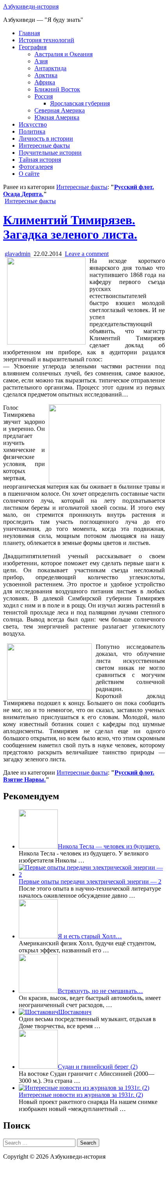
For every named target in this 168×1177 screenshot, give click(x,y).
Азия (41, 61)
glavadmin (17, 253)
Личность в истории (46, 138)
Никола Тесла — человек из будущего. (109, 846)
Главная (29, 33)
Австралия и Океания (63, 54)
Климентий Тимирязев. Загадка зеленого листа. (70, 227)
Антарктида (50, 68)
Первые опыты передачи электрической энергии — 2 (90, 881)
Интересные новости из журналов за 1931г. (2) (81, 1094)
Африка (44, 82)
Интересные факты (44, 145)
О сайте (29, 173)
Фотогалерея (36, 166)
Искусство (33, 124)
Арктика (45, 75)
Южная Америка (56, 117)
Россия (43, 96)
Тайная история (40, 159)
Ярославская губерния (80, 103)
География (32, 47)
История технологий (46, 40)
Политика (32, 131)
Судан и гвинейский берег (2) (98, 1066)
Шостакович (74, 1012)
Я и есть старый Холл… (90, 936)
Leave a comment (87, 253)
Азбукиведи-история (31, 6)
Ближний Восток (57, 89)
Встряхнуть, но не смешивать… (100, 991)
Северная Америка (59, 110)
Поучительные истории (50, 152)
